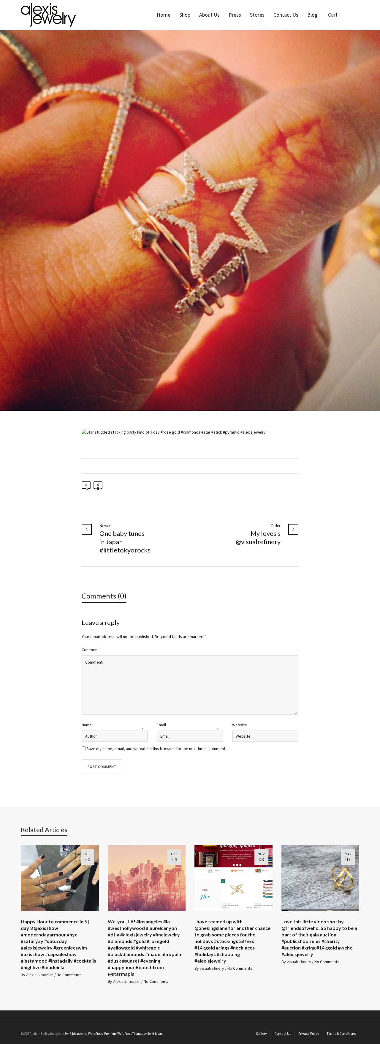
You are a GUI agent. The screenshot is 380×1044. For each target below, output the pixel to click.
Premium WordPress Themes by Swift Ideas (133, 1034)
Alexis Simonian (39, 974)
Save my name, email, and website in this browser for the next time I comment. (156, 748)
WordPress (95, 1034)
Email (161, 725)
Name (87, 725)
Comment (90, 649)
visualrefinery (212, 968)
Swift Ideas (72, 1034)
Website (239, 725)
